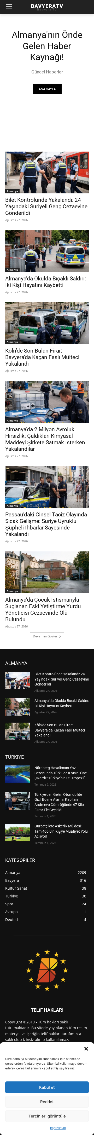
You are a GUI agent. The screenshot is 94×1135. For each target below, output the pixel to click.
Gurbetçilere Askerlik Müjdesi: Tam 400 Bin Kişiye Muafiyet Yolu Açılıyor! (61, 831)
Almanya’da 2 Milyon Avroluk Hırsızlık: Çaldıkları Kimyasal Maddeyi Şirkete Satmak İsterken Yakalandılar (45, 439)
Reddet (47, 1101)
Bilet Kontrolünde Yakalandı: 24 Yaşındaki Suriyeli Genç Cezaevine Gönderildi (46, 206)
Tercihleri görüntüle (47, 1116)
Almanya (12, 191)
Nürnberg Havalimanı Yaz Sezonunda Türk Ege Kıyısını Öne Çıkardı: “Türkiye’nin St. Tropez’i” (60, 773)
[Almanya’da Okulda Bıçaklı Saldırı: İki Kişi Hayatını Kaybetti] (47, 251)
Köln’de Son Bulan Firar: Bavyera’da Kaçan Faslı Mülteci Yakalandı (42, 357)
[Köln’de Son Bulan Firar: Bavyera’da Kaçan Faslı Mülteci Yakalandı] (47, 323)
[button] (86, 1048)
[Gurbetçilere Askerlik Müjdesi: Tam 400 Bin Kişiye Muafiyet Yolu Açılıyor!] (17, 832)
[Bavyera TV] (47, 970)
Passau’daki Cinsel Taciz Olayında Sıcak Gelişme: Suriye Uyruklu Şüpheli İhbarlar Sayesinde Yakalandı (46, 524)
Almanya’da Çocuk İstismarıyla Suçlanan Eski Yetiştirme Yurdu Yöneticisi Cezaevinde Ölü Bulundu (43, 610)
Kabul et (47, 1087)
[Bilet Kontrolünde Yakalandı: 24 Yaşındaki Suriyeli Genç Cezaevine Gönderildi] (47, 172)
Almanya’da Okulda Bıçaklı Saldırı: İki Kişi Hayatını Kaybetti (45, 281)
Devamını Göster (45, 636)
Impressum (58, 1128)
